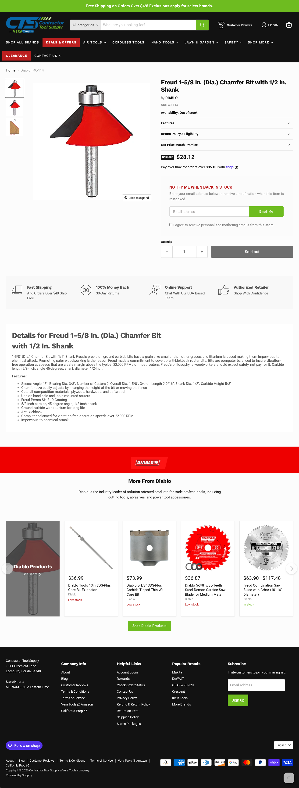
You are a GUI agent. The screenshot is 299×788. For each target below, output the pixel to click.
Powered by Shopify (19, 775)
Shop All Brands (22, 42)
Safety (231, 42)
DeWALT (178, 679)
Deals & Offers (61, 42)
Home (10, 70)
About (65, 672)
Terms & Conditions (75, 691)
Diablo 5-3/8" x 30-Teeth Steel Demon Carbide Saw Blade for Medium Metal (205, 590)
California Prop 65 (74, 711)
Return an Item (127, 711)
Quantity (166, 242)
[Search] (202, 25)
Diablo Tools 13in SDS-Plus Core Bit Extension (89, 587)
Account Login (127, 672)
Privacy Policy (127, 698)
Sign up (238, 700)
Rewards (123, 679)
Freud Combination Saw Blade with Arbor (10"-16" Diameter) (262, 590)
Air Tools (93, 42)
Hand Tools (163, 42)
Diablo (171, 98)
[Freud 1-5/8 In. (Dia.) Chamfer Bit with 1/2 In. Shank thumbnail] (14, 88)
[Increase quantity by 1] (202, 252)
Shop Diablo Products (149, 626)
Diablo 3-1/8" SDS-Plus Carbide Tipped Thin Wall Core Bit (146, 590)
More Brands (181, 704)
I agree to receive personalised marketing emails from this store (223, 225)
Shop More (259, 42)
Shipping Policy (128, 717)
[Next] (291, 568)
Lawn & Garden (200, 42)
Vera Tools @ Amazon (77, 704)
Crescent (178, 691)
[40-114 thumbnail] (14, 107)
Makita (177, 672)
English (281, 745)
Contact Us (46, 55)
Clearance (16, 55)
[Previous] (7, 568)
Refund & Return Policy (133, 704)
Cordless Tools (128, 42)
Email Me (266, 211)
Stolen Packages (129, 724)
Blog (64, 679)
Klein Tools (180, 698)
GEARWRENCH (183, 685)
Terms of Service (73, 698)
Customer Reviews (74, 685)
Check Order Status (131, 685)
